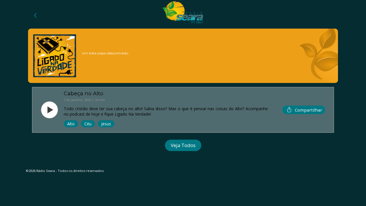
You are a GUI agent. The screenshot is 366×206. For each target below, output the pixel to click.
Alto (71, 123)
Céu (88, 123)
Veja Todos (183, 145)
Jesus (106, 123)
